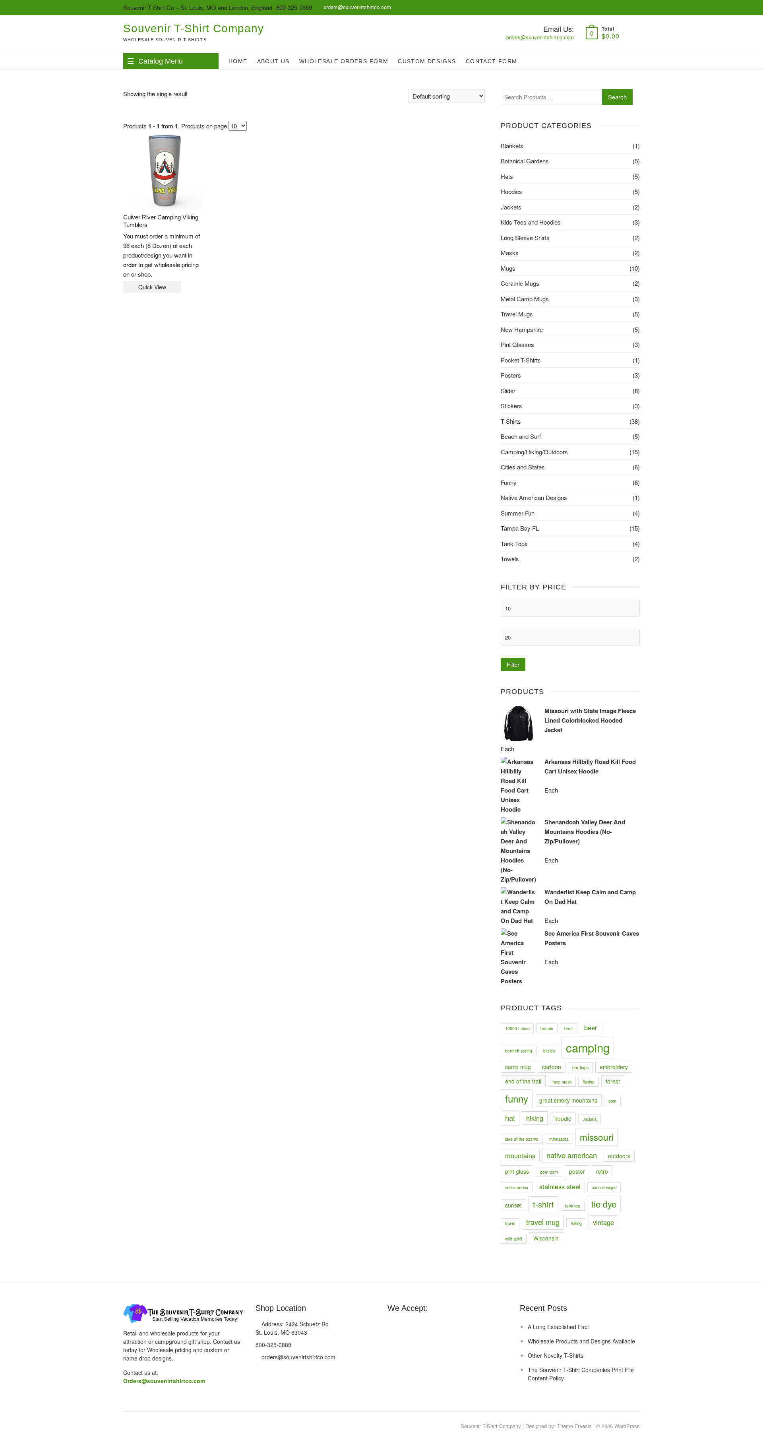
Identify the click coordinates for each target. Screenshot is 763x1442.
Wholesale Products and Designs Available (581, 1341)
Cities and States (523, 467)
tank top (572, 1206)
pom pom (549, 1172)
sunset (513, 1205)
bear (568, 1028)
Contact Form (491, 61)
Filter (513, 664)
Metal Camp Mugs (525, 299)
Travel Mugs (517, 314)
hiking (534, 1118)
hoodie (562, 1118)
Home (238, 61)
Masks (510, 252)
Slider (508, 390)
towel (510, 1223)
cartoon (551, 1067)
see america (516, 1187)
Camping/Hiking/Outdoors (534, 452)
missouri (597, 1136)
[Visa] (407, 1327)
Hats (507, 176)
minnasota (559, 1139)
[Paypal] (422, 1327)
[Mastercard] (393, 1327)
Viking (576, 1223)
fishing (589, 1082)
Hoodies (511, 191)
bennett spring (518, 1051)
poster (577, 1171)
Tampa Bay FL (520, 528)
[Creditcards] (451, 1327)
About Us (273, 61)
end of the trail (523, 1081)
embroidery (614, 1067)
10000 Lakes (517, 1028)
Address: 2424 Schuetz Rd (294, 1324)
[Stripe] (437, 1327)
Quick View (152, 287)
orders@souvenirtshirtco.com (356, 7)
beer (590, 1027)
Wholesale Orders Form (343, 61)
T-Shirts (511, 421)
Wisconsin (546, 1238)
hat (510, 1118)
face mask (561, 1082)
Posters (511, 375)
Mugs (508, 268)
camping (588, 1047)
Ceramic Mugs (520, 283)
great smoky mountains (568, 1100)
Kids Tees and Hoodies (531, 222)
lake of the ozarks (521, 1139)
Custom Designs (427, 61)
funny (516, 1098)
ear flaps (580, 1067)
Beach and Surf (521, 436)
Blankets (512, 145)
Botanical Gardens (525, 161)
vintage (603, 1222)
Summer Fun (517, 513)
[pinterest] (129, 1426)
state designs (604, 1187)
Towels (510, 558)
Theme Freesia (574, 1426)
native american (571, 1155)
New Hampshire (522, 329)
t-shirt (543, 1204)
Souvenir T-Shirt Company (193, 28)
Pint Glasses (517, 344)
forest (613, 1081)
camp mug (518, 1067)
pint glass (517, 1171)
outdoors (619, 1156)
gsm (612, 1101)
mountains (520, 1155)
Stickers (511, 405)
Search (617, 97)
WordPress (627, 1426)
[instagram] (145, 1426)
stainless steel (560, 1186)
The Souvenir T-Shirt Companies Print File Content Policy (581, 1374)
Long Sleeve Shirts (525, 237)
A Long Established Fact (558, 1327)
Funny (509, 482)
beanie (546, 1028)
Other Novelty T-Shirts (555, 1355)
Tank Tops (514, 543)
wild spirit (513, 1239)
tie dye (603, 1204)
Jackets (511, 207)
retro (602, 1171)
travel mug (543, 1222)
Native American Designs (534, 497)
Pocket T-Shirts (521, 360)
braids (549, 1051)
